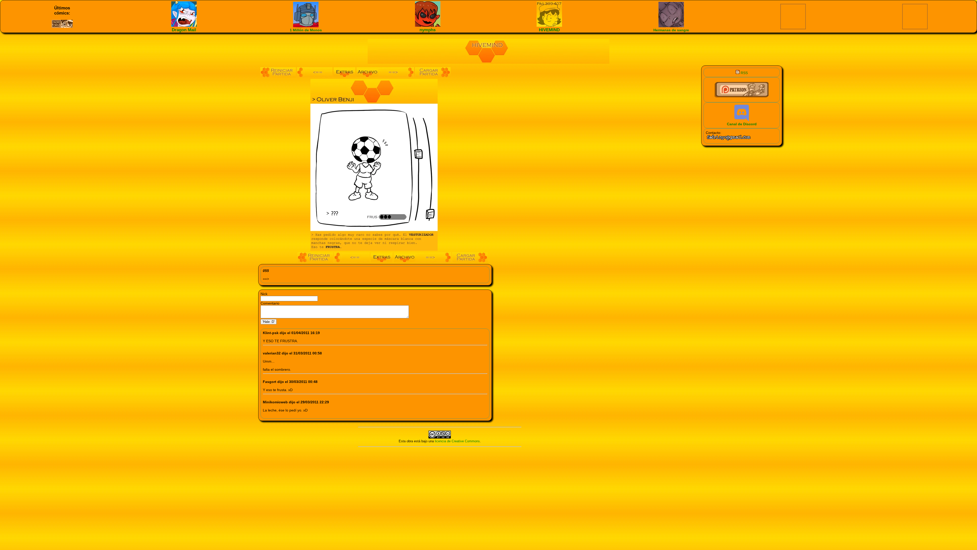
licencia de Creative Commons (457, 441)
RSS (744, 73)
